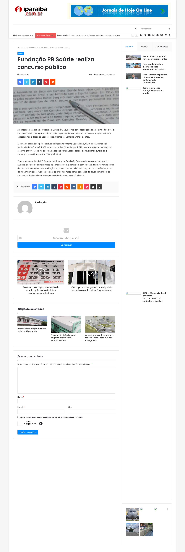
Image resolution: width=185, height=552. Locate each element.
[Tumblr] (39, 82)
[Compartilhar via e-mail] (93, 186)
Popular (144, 46)
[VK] (73, 186)
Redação (23, 74)
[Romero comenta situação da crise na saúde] (133, 188)
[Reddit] (52, 82)
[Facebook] (20, 82)
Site (70, 407)
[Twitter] (26, 82)
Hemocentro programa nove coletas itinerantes (31, 330)
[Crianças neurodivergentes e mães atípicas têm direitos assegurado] (100, 324)
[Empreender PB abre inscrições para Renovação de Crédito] (133, 65)
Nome (20, 397)
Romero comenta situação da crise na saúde (153, 91)
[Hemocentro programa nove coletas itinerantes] (32, 321)
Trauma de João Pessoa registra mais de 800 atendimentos (63, 338)
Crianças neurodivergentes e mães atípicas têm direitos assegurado (99, 338)
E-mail (21, 407)
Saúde (28, 47)
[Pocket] (86, 186)
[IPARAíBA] (31, 11)
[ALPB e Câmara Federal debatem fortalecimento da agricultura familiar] (133, 393)
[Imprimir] (99, 186)
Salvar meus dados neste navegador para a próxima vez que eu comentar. (52, 417)
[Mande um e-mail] (27, 74)
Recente (129, 46)
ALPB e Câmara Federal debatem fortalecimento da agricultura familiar (154, 297)
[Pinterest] (46, 82)
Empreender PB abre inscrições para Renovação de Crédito (154, 67)
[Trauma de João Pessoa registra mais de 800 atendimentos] (66, 324)
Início (21, 47)
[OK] (80, 186)
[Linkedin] (33, 82)
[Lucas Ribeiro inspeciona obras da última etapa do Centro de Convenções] (133, 76)
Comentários (162, 46)
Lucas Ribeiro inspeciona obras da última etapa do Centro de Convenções (88, 35)
